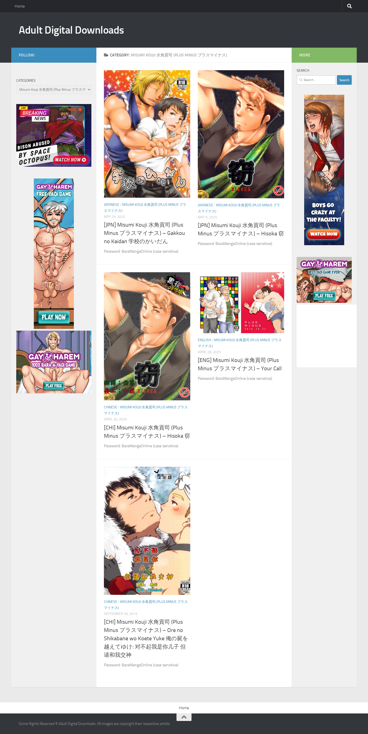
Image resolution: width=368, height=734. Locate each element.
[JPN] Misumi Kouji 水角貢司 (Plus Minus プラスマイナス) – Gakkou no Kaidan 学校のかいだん (144, 233)
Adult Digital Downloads (71, 30)
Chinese (110, 407)
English (204, 340)
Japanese (111, 205)
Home (20, 6)
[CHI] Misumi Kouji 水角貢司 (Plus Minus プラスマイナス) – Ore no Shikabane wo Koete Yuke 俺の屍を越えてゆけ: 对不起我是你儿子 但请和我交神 (146, 638)
